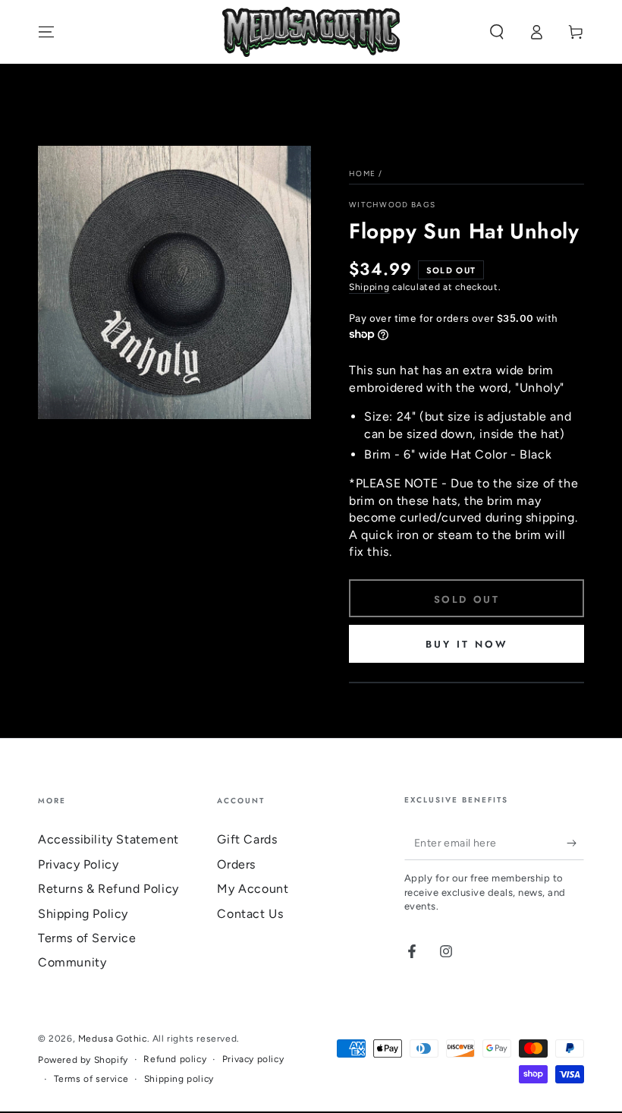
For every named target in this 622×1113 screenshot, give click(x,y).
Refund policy (174, 1059)
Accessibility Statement (108, 839)
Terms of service (91, 1079)
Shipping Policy (83, 913)
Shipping (369, 287)
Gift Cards (247, 839)
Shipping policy (179, 1079)
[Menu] (46, 32)
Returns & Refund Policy (108, 888)
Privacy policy (253, 1059)
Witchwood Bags (392, 205)
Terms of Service (87, 938)
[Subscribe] (575, 842)
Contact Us (250, 913)
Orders (236, 864)
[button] (497, 32)
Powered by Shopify (83, 1060)
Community (72, 962)
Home (362, 173)
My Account (252, 888)
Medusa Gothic (112, 1038)
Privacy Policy (78, 864)
